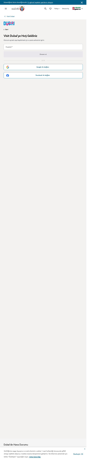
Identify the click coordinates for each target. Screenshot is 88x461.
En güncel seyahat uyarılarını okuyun (40, 2)
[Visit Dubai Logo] (9, 23)
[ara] (45, 8)
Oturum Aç (65, 8)
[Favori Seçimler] (50, 8)
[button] (78, 454)
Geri (6, 29)
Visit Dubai (10, 16)
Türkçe (56, 8)
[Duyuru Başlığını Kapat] (82, 2)
